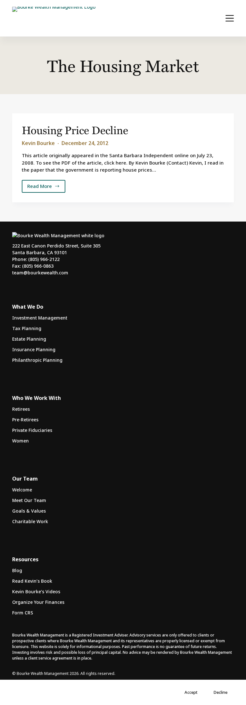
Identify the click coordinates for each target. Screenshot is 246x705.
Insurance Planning (33, 349)
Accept (191, 692)
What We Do (27, 306)
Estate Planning (29, 339)
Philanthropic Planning (37, 360)
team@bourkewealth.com (40, 273)
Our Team (25, 478)
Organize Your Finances (38, 602)
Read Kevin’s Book (32, 581)
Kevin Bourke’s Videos (36, 591)
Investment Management (39, 318)
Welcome (22, 490)
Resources (25, 559)
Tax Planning (26, 328)
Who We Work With (36, 397)
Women (20, 441)
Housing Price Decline (75, 130)
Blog (17, 570)
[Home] (53, 18)
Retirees (21, 409)
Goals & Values (29, 511)
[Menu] (230, 18)
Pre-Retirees (25, 420)
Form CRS (22, 613)
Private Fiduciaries (32, 430)
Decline (220, 692)
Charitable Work (30, 521)
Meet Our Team (29, 500)
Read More (44, 187)
